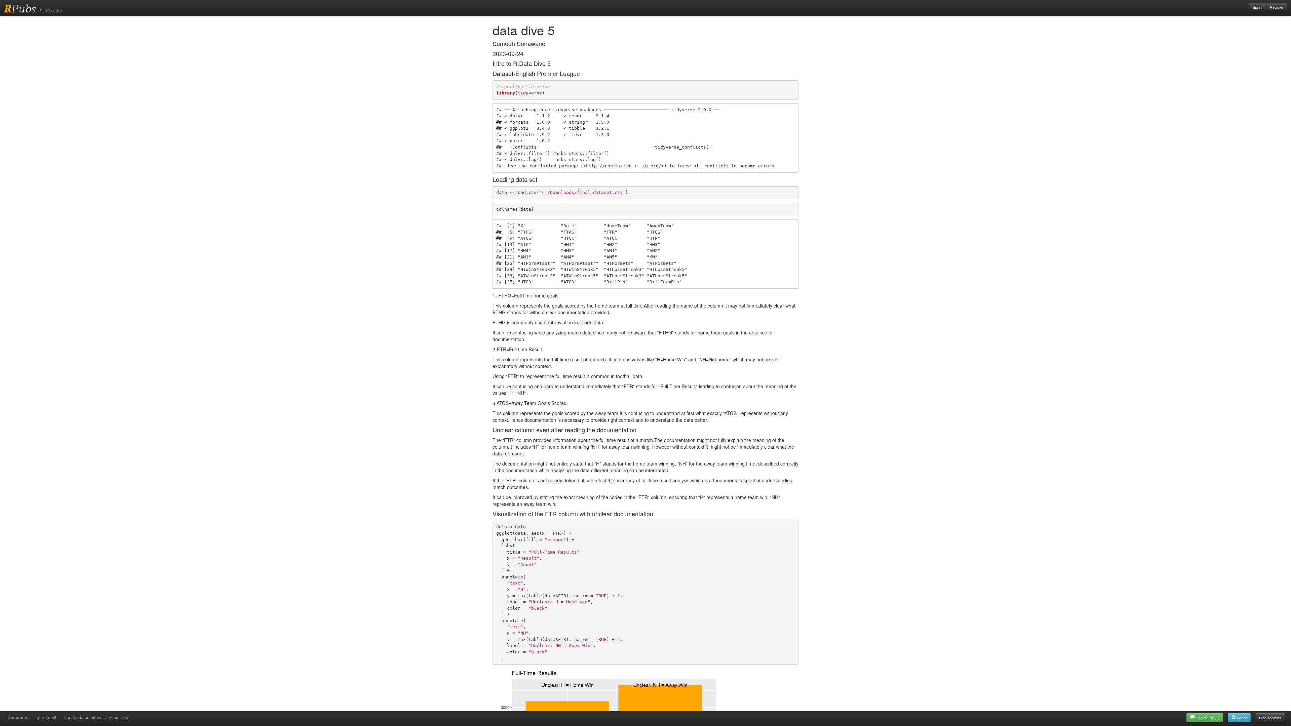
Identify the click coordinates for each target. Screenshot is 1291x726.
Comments (1207, 717)
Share (1241, 717)
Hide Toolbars (1270, 717)
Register (1277, 7)
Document (18, 717)
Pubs (20, 9)
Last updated (96, 717)
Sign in (1258, 7)
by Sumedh (46, 717)
